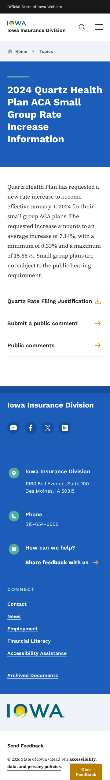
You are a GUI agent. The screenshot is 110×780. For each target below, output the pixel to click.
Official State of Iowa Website (34, 7)
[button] (86, 772)
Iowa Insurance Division (36, 30)
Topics (46, 51)
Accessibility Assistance (37, 653)
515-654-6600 (42, 524)
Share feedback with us (57, 562)
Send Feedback (25, 746)
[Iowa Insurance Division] (22, 23)
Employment (22, 629)
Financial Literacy (29, 641)
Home (21, 51)
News (14, 616)
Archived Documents (32, 675)
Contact (17, 604)
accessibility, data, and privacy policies (52, 763)
